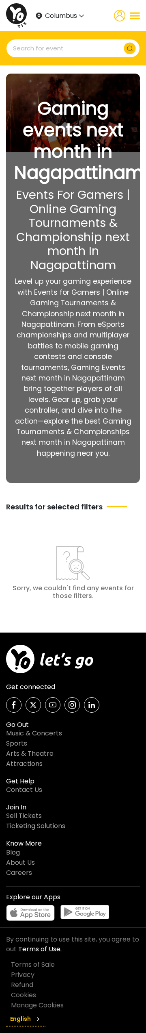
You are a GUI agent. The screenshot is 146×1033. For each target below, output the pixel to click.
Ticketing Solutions (35, 826)
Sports (16, 743)
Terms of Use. (40, 949)
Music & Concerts (34, 733)
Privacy (22, 974)
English (20, 1019)
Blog (13, 852)
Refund (22, 985)
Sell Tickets (24, 815)
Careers (19, 872)
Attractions (24, 763)
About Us (20, 862)
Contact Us (24, 789)
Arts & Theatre (30, 753)
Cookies (23, 995)
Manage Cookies (37, 1005)
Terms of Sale (33, 964)
